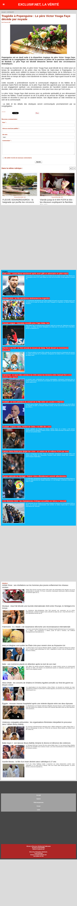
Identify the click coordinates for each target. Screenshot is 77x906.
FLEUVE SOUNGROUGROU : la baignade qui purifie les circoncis (18, 201)
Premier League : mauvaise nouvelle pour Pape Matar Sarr (26, 323)
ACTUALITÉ (10, 12)
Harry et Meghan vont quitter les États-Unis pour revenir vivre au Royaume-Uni (33, 645)
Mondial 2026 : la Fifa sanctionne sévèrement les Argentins (26, 298)
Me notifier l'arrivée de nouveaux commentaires (18, 158)
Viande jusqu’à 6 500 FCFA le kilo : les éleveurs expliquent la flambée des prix (56, 201)
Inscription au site (38, 856)
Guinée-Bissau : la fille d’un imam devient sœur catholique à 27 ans (29, 762)
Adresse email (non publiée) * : (11, 128)
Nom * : (4, 122)
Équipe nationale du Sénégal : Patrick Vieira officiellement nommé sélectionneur (34, 476)
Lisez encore (3, 111)
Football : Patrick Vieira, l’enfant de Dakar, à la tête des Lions (26, 427)
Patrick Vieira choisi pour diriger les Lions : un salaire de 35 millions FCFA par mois (35, 451)
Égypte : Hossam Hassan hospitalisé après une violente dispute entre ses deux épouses (37, 704)
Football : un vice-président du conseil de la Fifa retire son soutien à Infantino (33, 402)
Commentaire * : (7, 140)
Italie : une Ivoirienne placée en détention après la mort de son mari (29, 664)
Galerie (38, 799)
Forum (38, 806)
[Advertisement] (16, 238)
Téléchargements (38, 802)
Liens (38, 809)
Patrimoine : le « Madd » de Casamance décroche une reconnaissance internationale (36, 627)
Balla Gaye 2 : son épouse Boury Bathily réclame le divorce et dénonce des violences (36, 743)
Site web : (5, 134)
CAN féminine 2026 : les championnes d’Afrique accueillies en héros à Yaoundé (34, 501)
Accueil (4, 12)
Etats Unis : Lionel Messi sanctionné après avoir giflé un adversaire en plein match (35, 274)
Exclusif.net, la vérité (38, 4)
